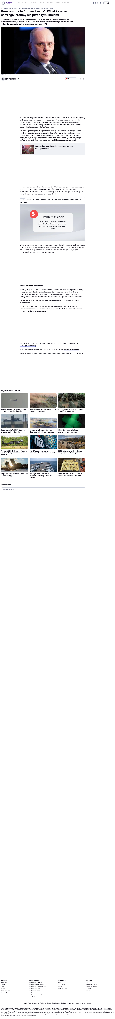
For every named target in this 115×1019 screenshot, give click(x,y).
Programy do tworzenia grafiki (36, 994)
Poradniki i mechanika (91, 984)
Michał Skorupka (10, 78)
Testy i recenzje (61, 984)
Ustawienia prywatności (83, 1003)
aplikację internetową (28, 346)
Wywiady (88, 988)
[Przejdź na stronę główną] (3, 4)
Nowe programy (33, 996)
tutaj (34, 1015)
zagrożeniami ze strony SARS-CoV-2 (41, 133)
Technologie (22, 3)
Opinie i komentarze (62, 3)
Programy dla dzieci (34, 992)
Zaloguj (106, 3)
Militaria (50, 3)
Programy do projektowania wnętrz (37, 986)
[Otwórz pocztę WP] (94, 3)
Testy (87, 982)
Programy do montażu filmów (36, 988)
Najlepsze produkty (62, 988)
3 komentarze (71, 79)
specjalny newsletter (71, 349)
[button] (99, 3)
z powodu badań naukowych (51, 189)
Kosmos (33, 3)
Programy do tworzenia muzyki (36, 984)
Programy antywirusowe (35, 990)
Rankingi (60, 986)
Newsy (59, 982)
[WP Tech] (12, 3)
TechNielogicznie (5, 994)
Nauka (42, 3)
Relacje (88, 990)
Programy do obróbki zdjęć (35, 982)
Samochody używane (91, 986)
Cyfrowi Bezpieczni (5, 992)
